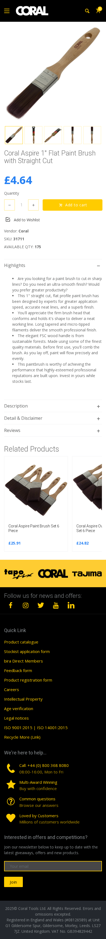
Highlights (14, 265)
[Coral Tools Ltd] (32, 11)
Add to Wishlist (27, 219)
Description (16, 406)
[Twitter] (40, 605)
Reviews (12, 430)
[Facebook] (10, 605)
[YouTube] (56, 605)
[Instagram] (25, 605)
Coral (23, 231)
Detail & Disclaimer (23, 418)
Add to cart (75, 204)
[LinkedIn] (71, 605)
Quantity (11, 193)
